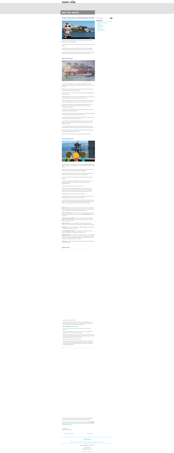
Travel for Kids (70, 19)
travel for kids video (101, 30)
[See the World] (36, 8)
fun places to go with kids (102, 22)
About (81, 445)
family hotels (99, 25)
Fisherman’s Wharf (68, 424)
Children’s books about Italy (68, 433)
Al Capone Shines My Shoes (78, 328)
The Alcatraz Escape (66, 339)
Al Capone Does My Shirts (67, 328)
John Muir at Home (90, 433)
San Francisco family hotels (79, 423)
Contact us (91, 445)
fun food (99, 27)
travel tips (99, 24)
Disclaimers (86, 445)
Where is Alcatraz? (66, 320)
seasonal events (100, 28)
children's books (100, 26)
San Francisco (79, 40)
